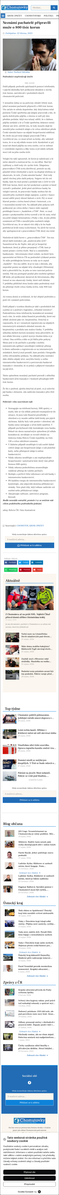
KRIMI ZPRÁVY (14, 15)
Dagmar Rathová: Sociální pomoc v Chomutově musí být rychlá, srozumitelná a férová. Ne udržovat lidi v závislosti (36, 888)
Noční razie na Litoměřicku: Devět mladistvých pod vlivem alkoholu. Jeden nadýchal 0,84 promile (35, 635)
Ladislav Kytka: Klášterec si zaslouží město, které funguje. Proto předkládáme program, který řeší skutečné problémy (35, 865)
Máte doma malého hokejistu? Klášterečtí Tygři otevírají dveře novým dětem (35, 647)
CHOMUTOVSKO (33, 15)
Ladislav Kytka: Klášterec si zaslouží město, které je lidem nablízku (36, 877)
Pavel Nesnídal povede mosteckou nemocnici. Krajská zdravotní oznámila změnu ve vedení (35, 968)
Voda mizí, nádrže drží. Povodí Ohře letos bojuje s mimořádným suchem (35, 933)
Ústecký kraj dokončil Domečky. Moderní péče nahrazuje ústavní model (34, 957)
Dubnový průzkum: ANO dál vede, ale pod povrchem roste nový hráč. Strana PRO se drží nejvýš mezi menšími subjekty (36, 1012)
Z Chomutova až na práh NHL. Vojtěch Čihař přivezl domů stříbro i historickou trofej (27, 616)
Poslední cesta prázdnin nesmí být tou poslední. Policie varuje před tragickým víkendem (37, 672)
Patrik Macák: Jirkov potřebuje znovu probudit (35, 854)
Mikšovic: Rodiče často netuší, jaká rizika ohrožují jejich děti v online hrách (37, 843)
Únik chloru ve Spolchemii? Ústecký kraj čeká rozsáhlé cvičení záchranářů (35, 912)
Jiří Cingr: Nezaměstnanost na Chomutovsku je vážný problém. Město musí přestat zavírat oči (36, 832)
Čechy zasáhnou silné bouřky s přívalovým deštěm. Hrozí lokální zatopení (35, 1047)
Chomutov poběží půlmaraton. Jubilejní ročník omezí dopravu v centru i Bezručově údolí (35, 717)
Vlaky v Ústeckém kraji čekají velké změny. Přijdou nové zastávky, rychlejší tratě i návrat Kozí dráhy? (36, 922)
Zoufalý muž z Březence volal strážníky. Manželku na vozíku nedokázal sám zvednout (35, 660)
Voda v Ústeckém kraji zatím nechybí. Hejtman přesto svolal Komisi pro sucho (36, 944)
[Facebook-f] (29, 1082)
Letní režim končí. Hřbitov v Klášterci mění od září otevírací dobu (37, 732)
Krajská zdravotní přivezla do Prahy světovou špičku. (34, 991)
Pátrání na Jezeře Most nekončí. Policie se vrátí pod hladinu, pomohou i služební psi (34, 774)
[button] (2, 15)
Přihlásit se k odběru (29, 800)
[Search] (54, 7)
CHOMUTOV (22, 525)
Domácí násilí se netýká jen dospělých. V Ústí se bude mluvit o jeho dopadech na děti (36, 762)
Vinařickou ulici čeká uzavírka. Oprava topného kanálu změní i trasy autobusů (37, 747)
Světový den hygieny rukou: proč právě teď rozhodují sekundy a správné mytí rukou (36, 1002)
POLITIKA (48, 15)
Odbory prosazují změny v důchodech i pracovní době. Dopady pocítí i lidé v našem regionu (36, 1023)
